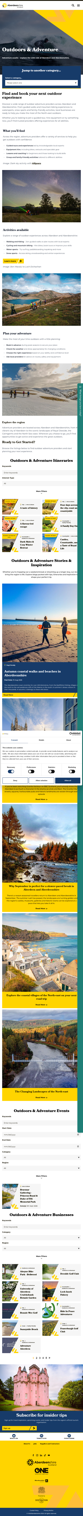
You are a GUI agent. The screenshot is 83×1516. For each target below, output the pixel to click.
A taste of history (29, 508)
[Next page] (49, 1358)
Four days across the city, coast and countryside (69, 508)
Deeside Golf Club (69, 1274)
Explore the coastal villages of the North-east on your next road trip (41, 997)
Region (5, 1162)
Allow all (68, 780)
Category (6, 1152)
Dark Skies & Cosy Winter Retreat (27, 545)
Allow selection (41, 780)
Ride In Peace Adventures (67, 1313)
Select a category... (13, 78)
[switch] (31, 771)
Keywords (6, 466)
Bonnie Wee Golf (28, 1313)
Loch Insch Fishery (66, 1293)
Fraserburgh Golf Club (69, 1330)
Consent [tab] (14, 740)
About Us (27, 1444)
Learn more (10, 261)
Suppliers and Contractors (49, 1444)
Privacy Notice (48, 1510)
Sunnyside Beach (29, 1329)
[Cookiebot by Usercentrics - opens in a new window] (71, 733)
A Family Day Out (69, 526)
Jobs (35, 1444)
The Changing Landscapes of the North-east (41, 1092)
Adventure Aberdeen (25, 1347)
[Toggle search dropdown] (73, 5)
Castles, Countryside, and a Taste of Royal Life (69, 544)
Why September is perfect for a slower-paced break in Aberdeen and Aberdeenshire (41, 888)
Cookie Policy (34, 1510)
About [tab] (68, 740)
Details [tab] (41, 740)
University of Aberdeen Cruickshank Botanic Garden (28, 1293)
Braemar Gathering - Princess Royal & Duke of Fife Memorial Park (29, 1196)
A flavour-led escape (26, 525)
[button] (78, 5)
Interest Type (8, 478)
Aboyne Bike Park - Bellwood (28, 1273)
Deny (15, 780)
